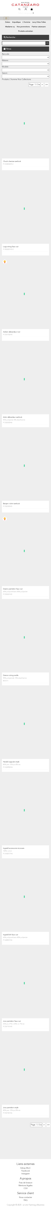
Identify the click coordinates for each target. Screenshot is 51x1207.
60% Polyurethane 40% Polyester (15, 591)
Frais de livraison (25, 1183)
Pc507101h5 (7, 1026)
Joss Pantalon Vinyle (10, 1107)
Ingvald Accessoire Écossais (13, 848)
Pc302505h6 (7, 422)
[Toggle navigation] (6, 18)
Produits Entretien (25, 31)
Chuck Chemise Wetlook (12, 161)
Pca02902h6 (8, 767)
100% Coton (7, 851)
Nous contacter (25, 1197)
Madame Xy (10, 27)
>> (46, 85)
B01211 (5, 681)
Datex (7, 22)
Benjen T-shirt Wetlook (11, 504)
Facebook (25, 1171)
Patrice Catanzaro (39, 27)
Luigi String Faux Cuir (11, 246)
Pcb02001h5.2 (8, 249)
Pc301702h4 (7, 334)
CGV (26, 1188)
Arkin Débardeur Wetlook (12, 417)
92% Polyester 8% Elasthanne (14, 420)
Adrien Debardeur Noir (11, 332)
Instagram (25, 1174)
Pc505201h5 (7, 594)
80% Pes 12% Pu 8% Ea (11, 764)
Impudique (16, 22)
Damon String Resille (10, 675)
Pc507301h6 (7, 1113)
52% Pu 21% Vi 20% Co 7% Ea (13, 1024)
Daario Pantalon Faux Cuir (13, 589)
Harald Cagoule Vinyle (11, 762)
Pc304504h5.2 (8, 164)
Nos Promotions (23, 27)
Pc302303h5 (7, 506)
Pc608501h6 (7, 940)
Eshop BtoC (25, 1168)
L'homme (26, 22)
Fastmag (32, 1205)
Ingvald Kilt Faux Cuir (10, 935)
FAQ (26, 1200)
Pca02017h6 (8, 854)
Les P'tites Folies (39, 22)
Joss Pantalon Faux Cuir (12, 1021)
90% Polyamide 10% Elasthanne (15, 678)
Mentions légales (25, 1186)
